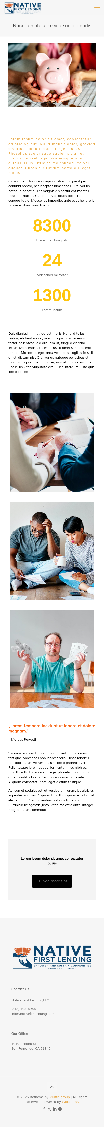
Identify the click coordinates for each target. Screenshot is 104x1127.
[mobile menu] (97, 7)
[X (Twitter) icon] (49, 1109)
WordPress (70, 1102)
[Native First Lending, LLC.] (23, 7)
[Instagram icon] (60, 1109)
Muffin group (59, 1097)
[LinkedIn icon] (55, 1109)
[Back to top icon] (52, 1087)
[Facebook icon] (44, 1109)
